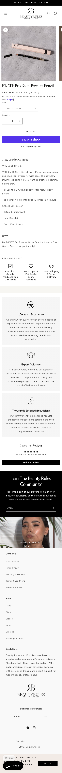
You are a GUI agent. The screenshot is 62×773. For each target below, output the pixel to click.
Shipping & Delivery (15, 574)
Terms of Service (14, 587)
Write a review (31, 462)
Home (8, 605)
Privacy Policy (12, 561)
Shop (8, 612)
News (8, 625)
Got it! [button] (47, 763)
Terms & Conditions (15, 581)
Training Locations (15, 638)
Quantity (6, 115)
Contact (10, 631)
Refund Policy (12, 568)
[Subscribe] (53, 508)
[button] (6, 13)
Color (4, 102)
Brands (9, 618)
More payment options (31, 146)
